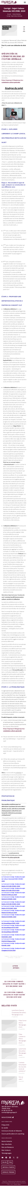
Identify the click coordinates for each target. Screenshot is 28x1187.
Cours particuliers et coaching (13, 1134)
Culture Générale (7, 26)
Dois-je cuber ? (21, 1078)
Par (10, 957)
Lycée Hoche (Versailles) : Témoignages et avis (22, 1052)
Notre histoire (7, 1141)
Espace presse (8, 1172)
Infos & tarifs (8, 1167)
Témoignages (6, 1153)
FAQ (10, 1162)
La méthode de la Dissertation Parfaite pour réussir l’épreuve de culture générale (12, 855)
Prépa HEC (5, 28)
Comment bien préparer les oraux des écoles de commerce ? (22, 1067)
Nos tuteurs (6, 1150)
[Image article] (6, 1013)
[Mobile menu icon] (24, 2)
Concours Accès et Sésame (12, 1131)
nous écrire (7, 1117)
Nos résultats (7, 1144)
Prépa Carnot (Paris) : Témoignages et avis (22, 1024)
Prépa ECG (5, 1125)
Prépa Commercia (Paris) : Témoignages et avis (22, 1038)
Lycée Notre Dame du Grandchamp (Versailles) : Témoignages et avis (19, 1012)
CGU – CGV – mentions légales (14, 1184)
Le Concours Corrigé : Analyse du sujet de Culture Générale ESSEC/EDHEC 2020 (13, 879)
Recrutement (23, 1182)
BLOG (4, 1162)
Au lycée (5, 1128)
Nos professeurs (8, 1147)
